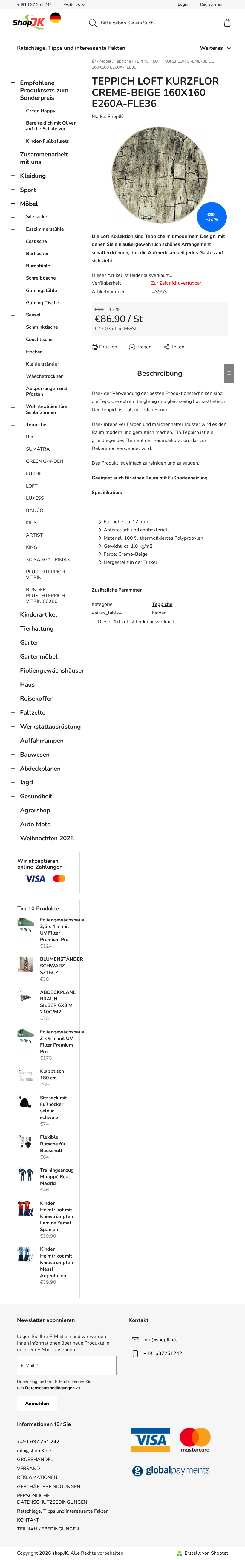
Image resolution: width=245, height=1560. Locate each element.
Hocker (34, 352)
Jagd (26, 782)
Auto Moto (35, 824)
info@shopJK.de (160, 1340)
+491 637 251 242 (34, 4)
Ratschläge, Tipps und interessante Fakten (63, 1511)
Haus (27, 684)
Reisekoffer (36, 698)
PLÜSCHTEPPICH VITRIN (45, 575)
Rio (29, 437)
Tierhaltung (37, 628)
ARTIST (34, 535)
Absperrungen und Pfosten (47, 391)
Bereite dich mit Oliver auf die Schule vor (51, 126)
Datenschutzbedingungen (50, 1388)
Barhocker (37, 253)
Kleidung (33, 176)
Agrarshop (35, 810)
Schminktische (42, 327)
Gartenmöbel (39, 656)
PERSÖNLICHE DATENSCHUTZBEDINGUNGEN (52, 1498)
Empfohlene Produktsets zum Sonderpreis (44, 90)
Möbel (29, 204)
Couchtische (39, 339)
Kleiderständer (42, 364)
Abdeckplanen (40, 768)
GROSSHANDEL (35, 1459)
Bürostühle (38, 266)
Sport (28, 190)
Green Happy (40, 111)
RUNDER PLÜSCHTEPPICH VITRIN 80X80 (45, 595)
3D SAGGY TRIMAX (48, 559)
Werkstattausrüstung (50, 726)
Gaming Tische (42, 302)
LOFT (32, 486)
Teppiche (36, 424)
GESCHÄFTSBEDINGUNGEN (48, 1486)
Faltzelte (32, 712)
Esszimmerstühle (45, 229)
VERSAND (28, 1468)
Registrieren (211, 4)
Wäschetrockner (44, 376)
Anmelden (37, 1403)
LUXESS (35, 498)
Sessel (33, 315)
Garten (30, 642)
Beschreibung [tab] (160, 373)
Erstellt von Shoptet (206, 1553)
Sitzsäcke (36, 216)
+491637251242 (162, 1353)
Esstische (36, 241)
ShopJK (115, 116)
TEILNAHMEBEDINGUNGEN (48, 1529)
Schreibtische (41, 278)
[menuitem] (71, 48)
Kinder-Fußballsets (47, 141)
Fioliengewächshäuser (50, 670)
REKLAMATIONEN (37, 1477)
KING (31, 547)
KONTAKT (28, 1520)
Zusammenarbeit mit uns (44, 158)
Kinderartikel (38, 614)
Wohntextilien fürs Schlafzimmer (46, 409)
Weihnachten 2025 (47, 838)
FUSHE (34, 474)
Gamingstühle (41, 290)
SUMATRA (38, 449)
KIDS (31, 522)
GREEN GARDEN (44, 461)
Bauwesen (35, 754)
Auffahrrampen (42, 740)
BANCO (34, 510)
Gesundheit (36, 796)
